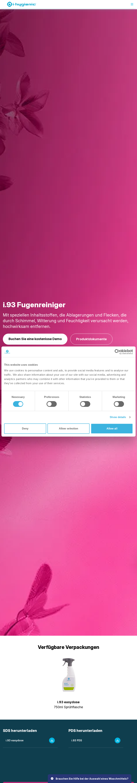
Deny (25, 428)
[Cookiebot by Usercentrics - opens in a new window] (117, 351)
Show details (118, 417)
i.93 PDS (76, 740)
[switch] (52, 404)
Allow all (111, 428)
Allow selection (68, 428)
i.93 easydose (15, 740)
